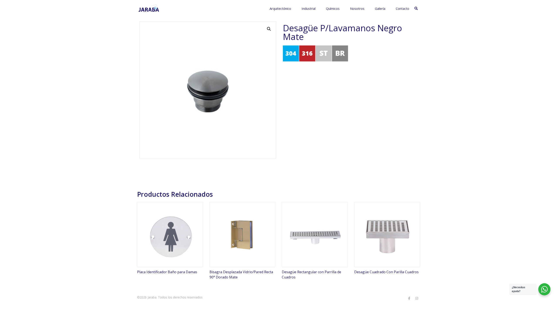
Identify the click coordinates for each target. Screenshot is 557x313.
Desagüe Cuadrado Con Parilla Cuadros (386, 272)
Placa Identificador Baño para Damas (167, 272)
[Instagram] (416, 298)
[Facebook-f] (409, 298)
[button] (269, 29)
